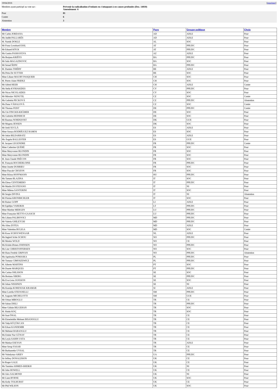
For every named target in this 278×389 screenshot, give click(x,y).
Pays (156, 30)
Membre (6, 30)
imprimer (271, 3)
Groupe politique (196, 30)
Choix (247, 30)
